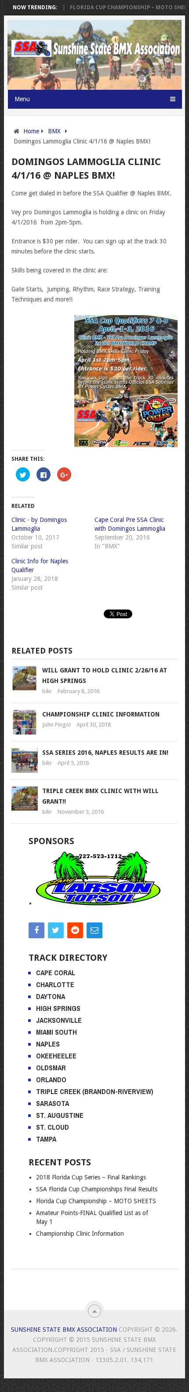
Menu (22, 99)
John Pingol (56, 724)
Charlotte (55, 984)
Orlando (51, 1079)
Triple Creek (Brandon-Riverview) (94, 1091)
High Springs (58, 1008)
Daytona (50, 996)
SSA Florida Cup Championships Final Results (96, 1189)
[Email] (94, 930)
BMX (54, 131)
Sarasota (52, 1103)
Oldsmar (51, 1067)
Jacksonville (59, 1020)
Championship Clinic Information (101, 714)
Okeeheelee (56, 1056)
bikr (47, 691)
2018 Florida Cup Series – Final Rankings (91, 1177)
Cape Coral (55, 972)
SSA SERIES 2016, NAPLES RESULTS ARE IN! (105, 752)
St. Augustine (60, 1115)
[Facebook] (36, 930)
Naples (48, 1044)
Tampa (46, 1139)
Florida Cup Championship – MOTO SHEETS (120, 7)
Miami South (56, 1032)
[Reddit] (75, 930)
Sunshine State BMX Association (64, 1329)
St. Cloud (52, 1127)
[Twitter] (56, 930)
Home (31, 131)
